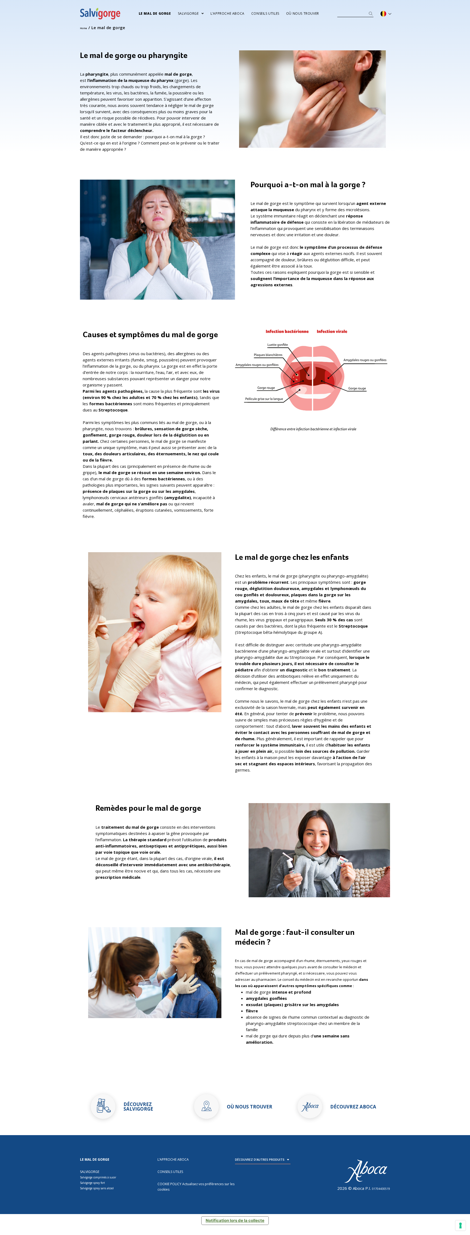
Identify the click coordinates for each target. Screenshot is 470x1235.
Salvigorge (188, 13)
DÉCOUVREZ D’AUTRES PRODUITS (260, 1159)
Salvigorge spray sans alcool (97, 1188)
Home (83, 28)
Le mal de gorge (155, 13)
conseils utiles (265, 13)
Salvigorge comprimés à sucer (98, 1177)
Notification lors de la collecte (235, 1220)
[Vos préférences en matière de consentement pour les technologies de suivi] (460, 1225)
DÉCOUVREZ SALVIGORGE (138, 1106)
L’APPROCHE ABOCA (228, 13)
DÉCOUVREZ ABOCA (353, 1107)
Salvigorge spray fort (92, 1183)
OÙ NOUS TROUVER (302, 13)
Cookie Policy (169, 1184)
